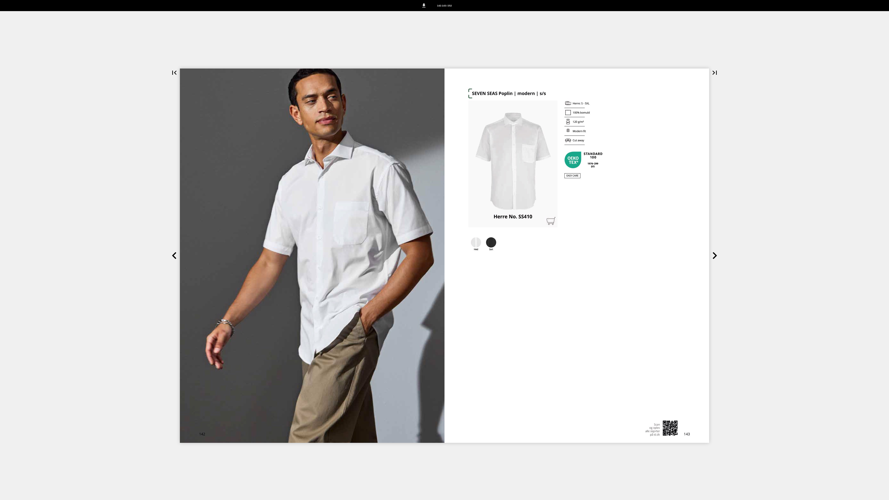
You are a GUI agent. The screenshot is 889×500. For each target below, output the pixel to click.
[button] (423, 5)
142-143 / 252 (444, 5)
